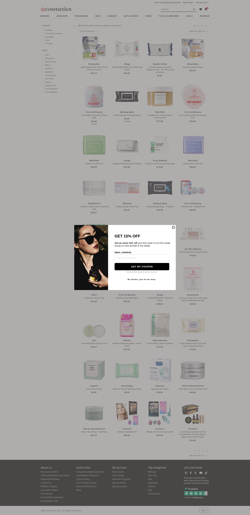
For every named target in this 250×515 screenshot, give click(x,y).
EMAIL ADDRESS (123, 252)
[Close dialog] (173, 227)
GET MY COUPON (142, 266)
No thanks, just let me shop (142, 279)
